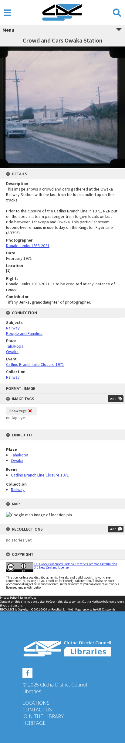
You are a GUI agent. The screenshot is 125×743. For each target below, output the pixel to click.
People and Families (24, 333)
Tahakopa (19, 455)
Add (113, 398)
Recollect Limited (62, 609)
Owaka (17, 460)
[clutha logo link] (62, 649)
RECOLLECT (7, 609)
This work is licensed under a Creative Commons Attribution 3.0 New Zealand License (75, 565)
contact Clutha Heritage (87, 602)
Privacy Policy (9, 598)
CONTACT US (37, 709)
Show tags (18, 410)
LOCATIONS (35, 703)
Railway (18, 489)
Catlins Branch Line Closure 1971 (40, 475)
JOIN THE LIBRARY (43, 716)
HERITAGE (34, 723)
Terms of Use (28, 598)
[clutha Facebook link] (27, 672)
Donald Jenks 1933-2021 (27, 245)
